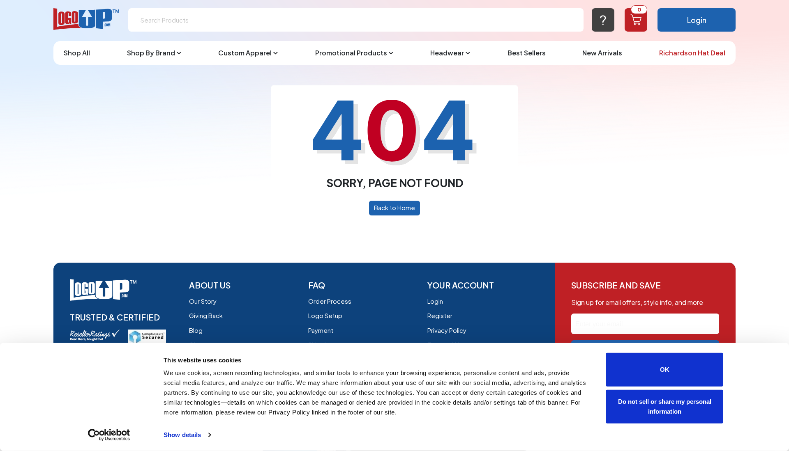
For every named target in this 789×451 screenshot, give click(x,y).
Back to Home (394, 207)
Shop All (77, 52)
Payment (320, 330)
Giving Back (206, 315)
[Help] (603, 20)
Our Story (203, 301)
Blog (196, 330)
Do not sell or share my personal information (664, 406)
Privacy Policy (446, 330)
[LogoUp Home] (86, 19)
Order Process (329, 301)
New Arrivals (602, 52)
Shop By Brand (151, 52)
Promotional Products (351, 52)
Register (439, 315)
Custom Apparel (245, 52)
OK (664, 369)
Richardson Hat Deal (692, 52)
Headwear (447, 52)
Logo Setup (325, 315)
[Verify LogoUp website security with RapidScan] (147, 336)
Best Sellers (527, 52)
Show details (182, 434)
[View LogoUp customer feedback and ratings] (95, 334)
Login (696, 20)
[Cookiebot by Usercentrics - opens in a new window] (109, 435)
